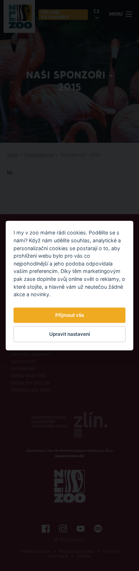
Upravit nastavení (69, 334)
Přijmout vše (69, 315)
